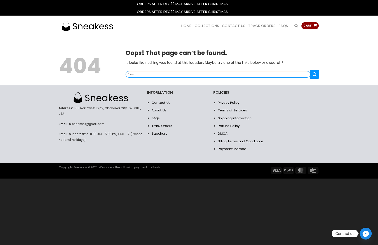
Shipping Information (235, 118)
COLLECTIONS (207, 25)
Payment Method (232, 149)
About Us (159, 110)
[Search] (296, 25)
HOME (186, 25)
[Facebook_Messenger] (366, 234)
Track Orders (261, 25)
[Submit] (314, 74)
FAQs (283, 25)
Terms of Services (232, 110)
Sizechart (159, 133)
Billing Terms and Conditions (241, 141)
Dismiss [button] (235, 3)
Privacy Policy (228, 102)
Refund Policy (229, 125)
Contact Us (161, 102)
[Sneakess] (87, 25)
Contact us (233, 25)
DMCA (223, 133)
